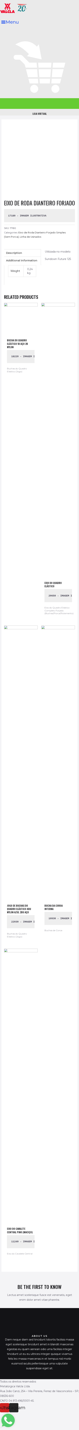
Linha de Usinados (30, 236)
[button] (10, 22)
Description (14, 253)
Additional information (21, 260)
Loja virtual (40, 113)
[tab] (22, 253)
